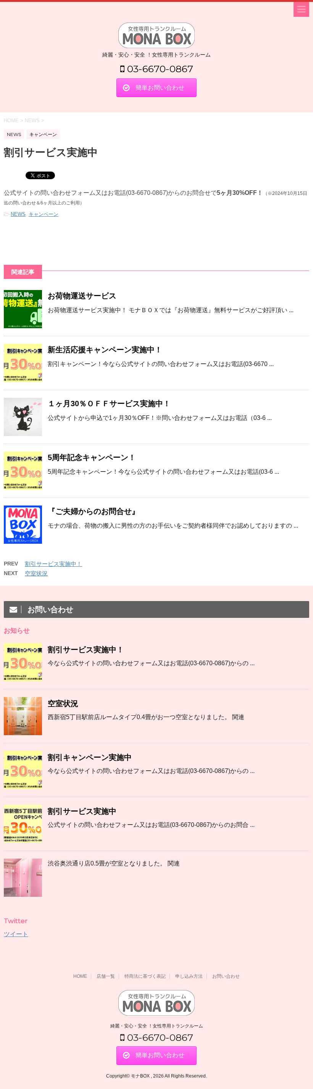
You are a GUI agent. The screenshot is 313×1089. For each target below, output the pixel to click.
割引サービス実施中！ (53, 564)
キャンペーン (43, 214)
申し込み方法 (189, 976)
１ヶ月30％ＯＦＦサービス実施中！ (109, 403)
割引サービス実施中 (82, 811)
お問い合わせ (226, 976)
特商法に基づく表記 (145, 976)
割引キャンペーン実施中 (90, 757)
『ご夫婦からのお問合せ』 (93, 511)
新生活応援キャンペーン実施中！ (105, 349)
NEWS (18, 214)
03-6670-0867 (158, 69)
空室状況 (36, 573)
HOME (80, 976)
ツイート (16, 934)
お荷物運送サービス (82, 296)
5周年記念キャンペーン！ (92, 457)
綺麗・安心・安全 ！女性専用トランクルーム (156, 1026)
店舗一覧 (106, 976)
